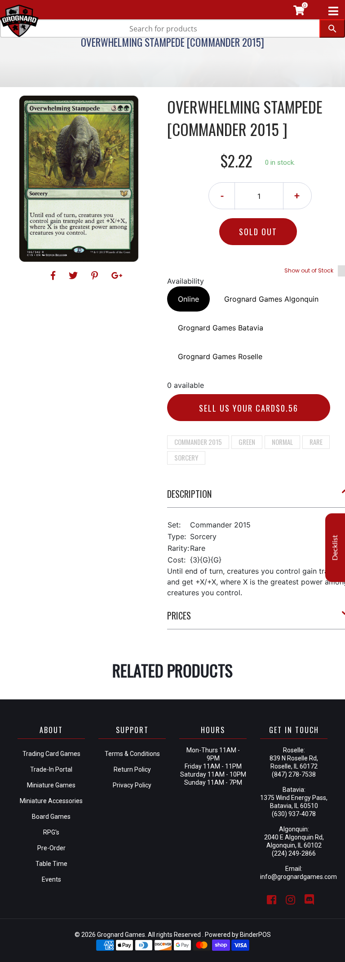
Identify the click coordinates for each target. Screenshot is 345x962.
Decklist (335, 547)
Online (188, 298)
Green (247, 442)
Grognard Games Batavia (220, 327)
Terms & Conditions (132, 753)
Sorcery (186, 457)
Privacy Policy (132, 785)
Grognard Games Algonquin (271, 298)
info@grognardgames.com (298, 876)
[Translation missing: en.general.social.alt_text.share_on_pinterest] (96, 275)
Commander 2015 (198, 442)
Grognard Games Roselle (220, 356)
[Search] (332, 28)
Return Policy (132, 769)
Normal (282, 442)
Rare (316, 442)
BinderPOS (255, 934)
